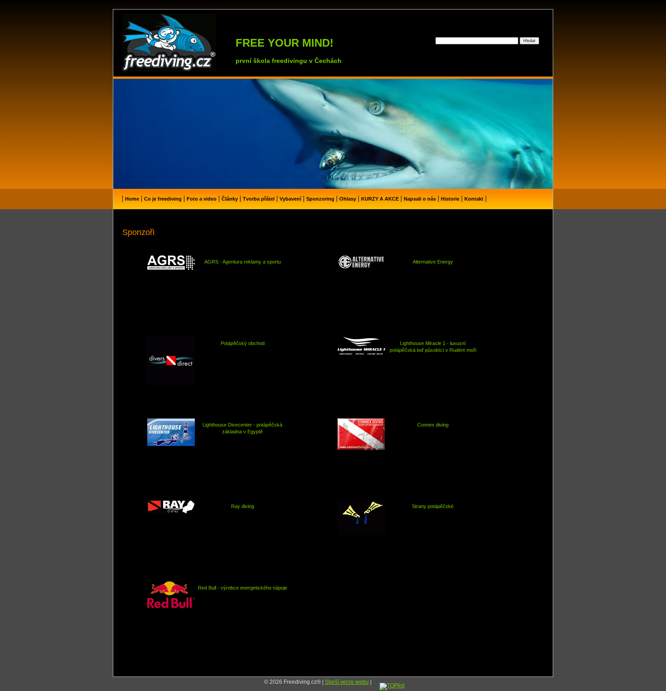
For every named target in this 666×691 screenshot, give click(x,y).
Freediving (146, 17)
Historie (450, 199)
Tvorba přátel (259, 199)
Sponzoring (320, 199)
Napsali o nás (420, 199)
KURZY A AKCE (380, 199)
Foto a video (202, 199)
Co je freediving (163, 199)
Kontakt (473, 199)
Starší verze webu (347, 682)
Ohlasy (347, 199)
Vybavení (290, 199)
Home (132, 199)
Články (230, 199)
